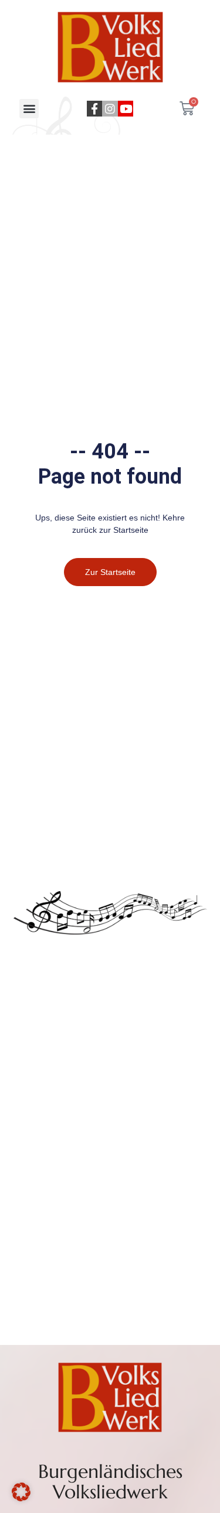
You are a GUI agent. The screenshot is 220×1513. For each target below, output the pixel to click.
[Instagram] (110, 109)
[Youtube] (126, 109)
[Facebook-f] (95, 109)
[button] (29, 108)
